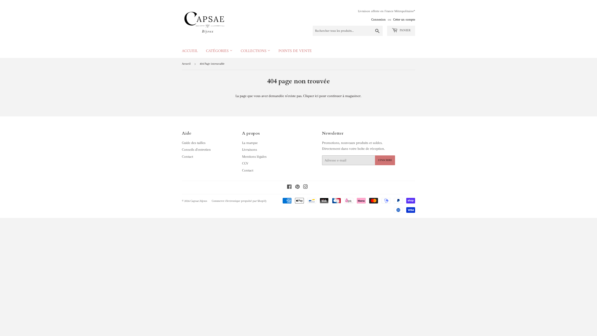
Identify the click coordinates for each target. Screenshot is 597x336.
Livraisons (249, 149)
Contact (187, 156)
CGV (245, 163)
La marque (250, 143)
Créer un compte (404, 19)
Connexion (378, 19)
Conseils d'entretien (196, 149)
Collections (254, 51)
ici (316, 96)
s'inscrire (385, 160)
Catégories (218, 51)
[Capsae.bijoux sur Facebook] (289, 187)
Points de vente (295, 51)
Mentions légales (254, 156)
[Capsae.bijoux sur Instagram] (305, 187)
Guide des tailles (193, 143)
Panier (404, 30)
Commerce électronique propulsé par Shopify (239, 201)
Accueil (190, 51)
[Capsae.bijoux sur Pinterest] (297, 187)
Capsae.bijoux (199, 201)
